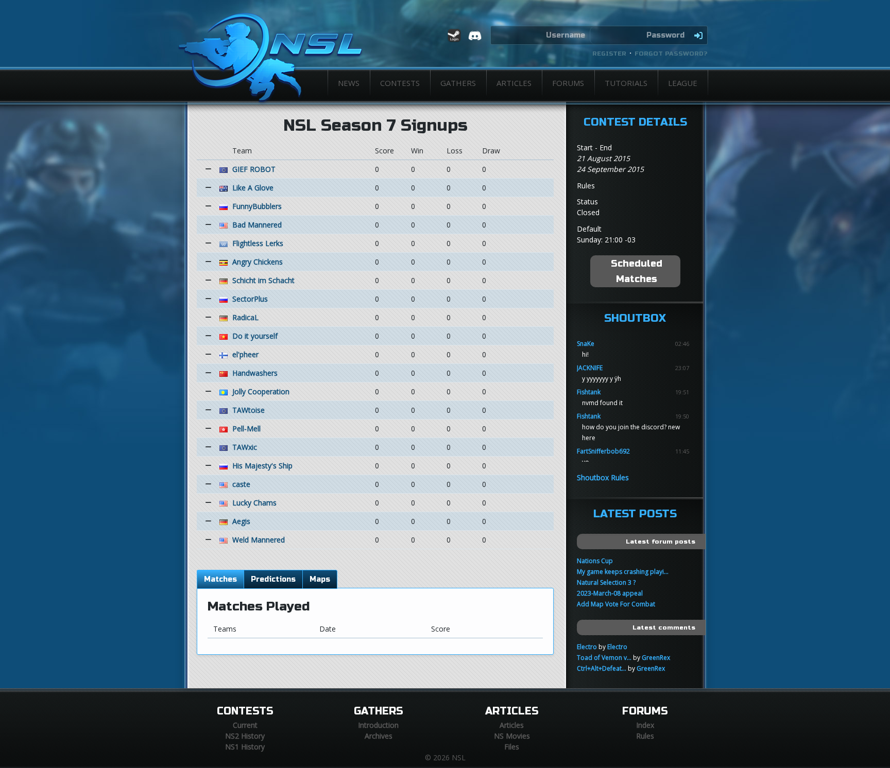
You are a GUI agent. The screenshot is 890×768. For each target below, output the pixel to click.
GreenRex (656, 657)
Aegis (241, 521)
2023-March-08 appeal (610, 593)
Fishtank (589, 392)
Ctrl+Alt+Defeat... (601, 668)
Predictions (273, 579)
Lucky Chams (254, 503)
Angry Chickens (257, 262)
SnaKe (585, 343)
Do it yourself (255, 336)
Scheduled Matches (636, 271)
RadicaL (245, 317)
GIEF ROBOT (254, 169)
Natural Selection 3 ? (606, 582)
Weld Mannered (258, 540)
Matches (220, 579)
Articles (514, 83)
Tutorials (626, 83)
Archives (378, 736)
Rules (645, 736)
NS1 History (245, 747)
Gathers (458, 83)
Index (645, 725)
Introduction (378, 725)
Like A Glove (252, 188)
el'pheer (245, 354)
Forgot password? (671, 53)
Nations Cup (595, 560)
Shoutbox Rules (603, 477)
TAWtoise (248, 410)
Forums (568, 83)
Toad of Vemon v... (604, 657)
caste (241, 484)
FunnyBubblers (257, 206)
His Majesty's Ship (262, 465)
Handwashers (255, 373)
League (682, 83)
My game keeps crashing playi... (623, 571)
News (349, 83)
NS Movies (512, 736)
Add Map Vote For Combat (616, 604)
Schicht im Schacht (263, 280)
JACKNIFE (590, 367)
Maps (320, 579)
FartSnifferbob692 (603, 451)
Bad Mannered (257, 225)
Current (245, 725)
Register (609, 53)
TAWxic (244, 447)
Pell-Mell (246, 428)
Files (511, 747)
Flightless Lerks (257, 243)
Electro (587, 646)
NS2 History (245, 736)
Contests (400, 83)
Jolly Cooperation (260, 391)
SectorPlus (250, 299)
